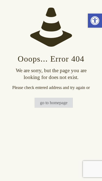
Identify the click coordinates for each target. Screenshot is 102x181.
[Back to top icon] (91, 170)
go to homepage (53, 102)
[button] (95, 21)
